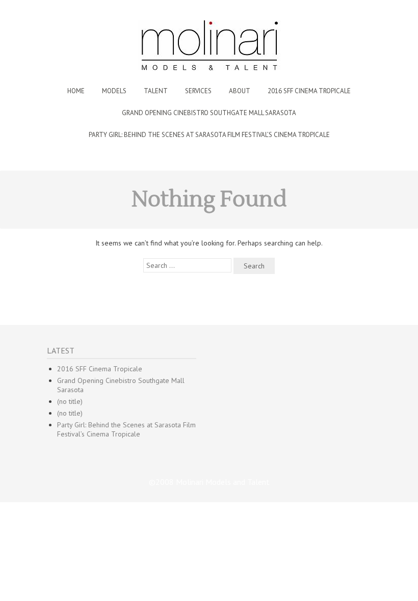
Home (76, 91)
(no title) (70, 401)
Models (114, 91)
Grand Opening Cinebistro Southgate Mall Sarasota (209, 112)
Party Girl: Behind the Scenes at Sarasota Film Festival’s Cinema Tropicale (209, 134)
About (239, 91)
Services (198, 91)
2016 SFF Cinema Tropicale (309, 91)
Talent (156, 91)
